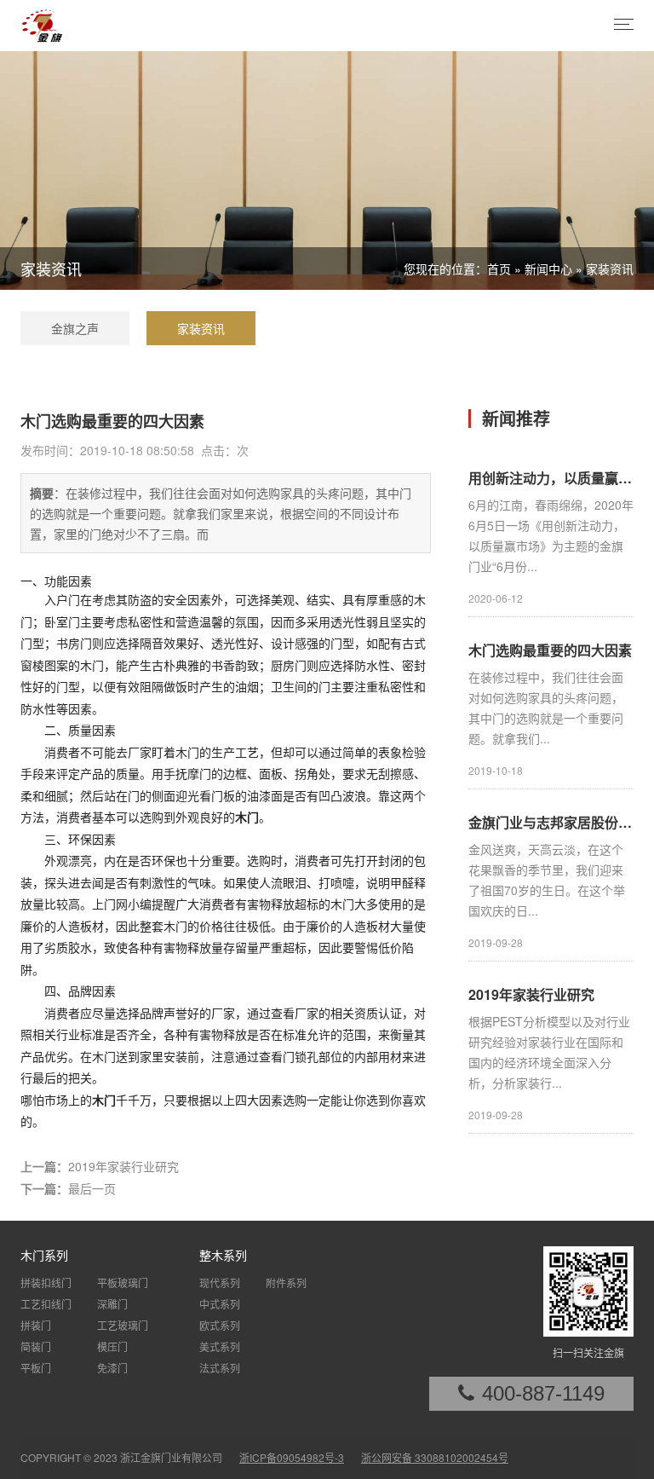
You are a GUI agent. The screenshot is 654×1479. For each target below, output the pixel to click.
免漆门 (112, 1368)
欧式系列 (219, 1325)
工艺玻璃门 (122, 1325)
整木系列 (223, 1254)
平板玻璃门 (122, 1282)
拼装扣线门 (46, 1282)
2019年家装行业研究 (123, 1166)
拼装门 (35, 1325)
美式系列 (219, 1346)
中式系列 (219, 1304)
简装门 (35, 1346)
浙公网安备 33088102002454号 (434, 1457)
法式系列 (219, 1368)
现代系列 (219, 1282)
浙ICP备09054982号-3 (291, 1457)
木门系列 (44, 1254)
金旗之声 (75, 328)
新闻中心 (548, 268)
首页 (499, 268)
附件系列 (286, 1282)
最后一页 (92, 1188)
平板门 (35, 1368)
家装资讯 (610, 268)
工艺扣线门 (46, 1304)
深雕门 (112, 1304)
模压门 (112, 1346)
